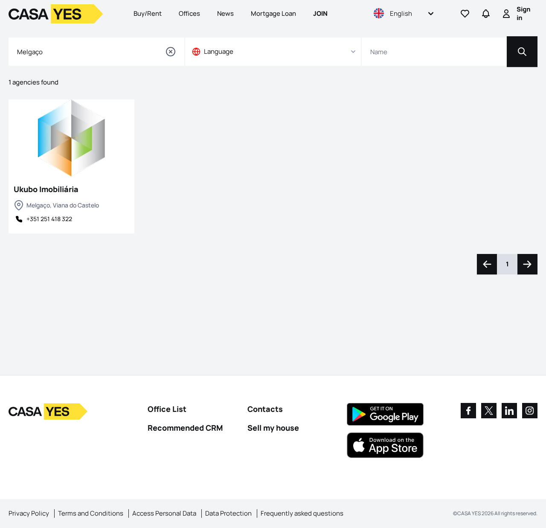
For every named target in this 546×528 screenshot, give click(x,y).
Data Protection (228, 513)
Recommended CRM (185, 428)
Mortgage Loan (273, 13)
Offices (189, 13)
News (225, 13)
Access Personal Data (164, 513)
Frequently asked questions (302, 513)
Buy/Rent (148, 13)
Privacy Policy (29, 513)
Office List (167, 409)
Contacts (265, 409)
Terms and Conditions (90, 513)
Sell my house (273, 428)
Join (320, 13)
